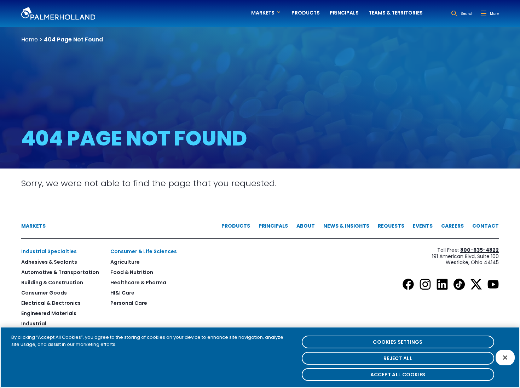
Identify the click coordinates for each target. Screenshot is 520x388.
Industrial (33, 323)
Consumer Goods (44, 292)
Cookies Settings (397, 342)
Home (29, 39)
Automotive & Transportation (60, 272)
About (305, 225)
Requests (391, 225)
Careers (452, 225)
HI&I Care (122, 292)
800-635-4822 (479, 249)
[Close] (505, 357)
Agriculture (125, 262)
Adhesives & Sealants (49, 262)
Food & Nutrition (131, 272)
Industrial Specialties (49, 251)
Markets (33, 225)
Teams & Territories (396, 12)
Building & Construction (52, 282)
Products (305, 12)
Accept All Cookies (398, 374)
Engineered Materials (48, 313)
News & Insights (346, 225)
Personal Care (128, 303)
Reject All (397, 358)
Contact (485, 225)
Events (423, 225)
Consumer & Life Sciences (143, 251)
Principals (344, 12)
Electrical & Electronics (51, 303)
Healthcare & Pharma (138, 282)
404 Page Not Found (73, 39)
